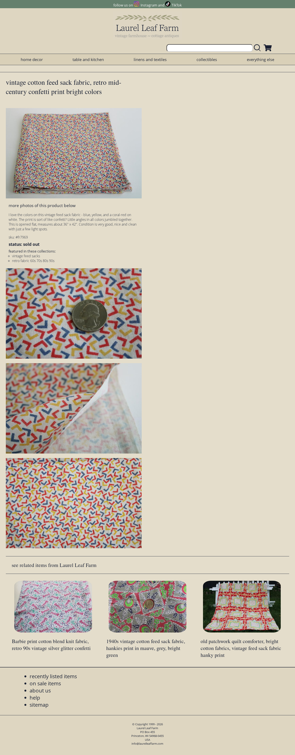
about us (40, 690)
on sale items (45, 683)
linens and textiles (150, 59)
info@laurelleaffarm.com (147, 744)
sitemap (39, 704)
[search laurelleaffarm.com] (258, 48)
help (35, 697)
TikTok (177, 5)
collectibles (207, 59)
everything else (260, 59)
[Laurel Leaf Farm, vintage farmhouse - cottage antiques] (147, 26)
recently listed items (53, 676)
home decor (32, 59)
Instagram (149, 5)
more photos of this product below (42, 205)
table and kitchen (88, 59)
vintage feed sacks (26, 256)
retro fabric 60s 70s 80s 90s (33, 260)
